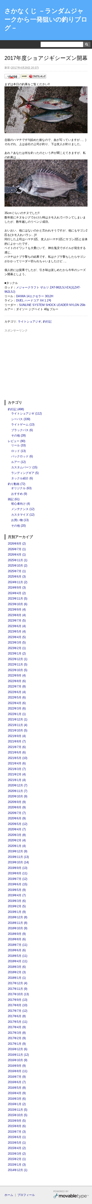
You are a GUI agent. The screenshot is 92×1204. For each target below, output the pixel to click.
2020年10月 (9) (17, 796)
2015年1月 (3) (17, 1164)
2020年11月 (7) (17, 791)
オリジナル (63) (21, 488)
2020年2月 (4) (17, 840)
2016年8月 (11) (17, 1071)
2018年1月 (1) (17, 977)
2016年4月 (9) (17, 1093)
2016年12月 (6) (17, 1049)
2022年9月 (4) (17, 675)
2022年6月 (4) (17, 692)
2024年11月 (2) (17, 582)
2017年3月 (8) (17, 1032)
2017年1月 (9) (17, 1043)
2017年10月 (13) (18, 994)
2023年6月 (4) (17, 626)
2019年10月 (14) (18, 862)
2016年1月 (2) (17, 1104)
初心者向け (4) (20, 503)
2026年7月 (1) (17, 549)
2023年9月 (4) (17, 609)
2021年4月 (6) (17, 763)
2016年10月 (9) (17, 1060)
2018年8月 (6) (17, 939)
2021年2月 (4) (17, 774)
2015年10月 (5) (17, 1115)
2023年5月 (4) (17, 631)
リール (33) (18, 445)
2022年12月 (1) (17, 659)
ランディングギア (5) (25, 473)
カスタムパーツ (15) (24, 467)
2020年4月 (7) (17, 829)
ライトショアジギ (29, 321)
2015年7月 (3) (17, 1131)
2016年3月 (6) (17, 1098)
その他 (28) (18, 435)
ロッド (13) (18, 451)
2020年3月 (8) (17, 835)
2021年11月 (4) (17, 725)
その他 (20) (18, 525)
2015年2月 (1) (17, 1159)
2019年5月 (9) (17, 890)
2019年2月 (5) (17, 906)
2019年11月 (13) (18, 857)
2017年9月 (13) (17, 999)
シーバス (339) (20, 419)
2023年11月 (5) (17, 598)
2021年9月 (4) (17, 736)
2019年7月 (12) (17, 879)
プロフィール (26, 1195)
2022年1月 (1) (17, 714)
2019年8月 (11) (17, 873)
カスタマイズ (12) (22, 514)
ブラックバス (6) (22, 430)
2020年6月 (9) (17, 818)
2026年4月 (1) (17, 554)
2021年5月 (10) (17, 758)
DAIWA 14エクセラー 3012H (34, 296)
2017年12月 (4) (17, 983)
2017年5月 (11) (17, 1021)
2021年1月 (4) (17, 780)
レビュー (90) (16, 441)
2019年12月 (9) (17, 851)
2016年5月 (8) (17, 1087)
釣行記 (47, 321)
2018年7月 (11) (17, 945)
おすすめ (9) (19, 493)
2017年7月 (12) (17, 1010)
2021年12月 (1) (17, 719)
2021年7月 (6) (17, 747)
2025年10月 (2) (17, 565)
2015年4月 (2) (17, 1148)
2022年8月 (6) (17, 681)
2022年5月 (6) (17, 697)
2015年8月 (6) (17, 1126)
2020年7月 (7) (17, 813)
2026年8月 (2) (17, 543)
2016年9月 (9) (17, 1065)
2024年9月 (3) (17, 587)
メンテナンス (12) (22, 509)
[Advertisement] (46, 364)
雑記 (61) (13, 499)
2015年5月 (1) (17, 1142)
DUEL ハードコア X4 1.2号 (33, 300)
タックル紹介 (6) (22, 478)
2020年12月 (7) (17, 785)
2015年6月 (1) (17, 1137)
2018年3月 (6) (17, 966)
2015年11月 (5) (17, 1109)
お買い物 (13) (20, 520)
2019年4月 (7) (17, 895)
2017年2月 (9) (17, 1038)
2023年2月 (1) (17, 648)
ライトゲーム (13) (22, 424)
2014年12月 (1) (17, 1170)
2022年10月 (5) (17, 670)
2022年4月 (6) (17, 703)
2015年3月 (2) (17, 1153)
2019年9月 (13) (17, 868)
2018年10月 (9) (17, 928)
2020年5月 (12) (17, 824)
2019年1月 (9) (17, 912)
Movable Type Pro (71, 1195)
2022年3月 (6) (17, 708)
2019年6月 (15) (17, 884)
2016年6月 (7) (17, 1082)
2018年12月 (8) (17, 917)
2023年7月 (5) (17, 620)
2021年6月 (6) (17, 752)
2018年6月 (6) (17, 950)
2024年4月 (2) (17, 593)
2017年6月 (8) (17, 1016)
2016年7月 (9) (17, 1076)
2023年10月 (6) (17, 604)
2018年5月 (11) (17, 956)
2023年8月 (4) (17, 615)
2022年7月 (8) (17, 686)
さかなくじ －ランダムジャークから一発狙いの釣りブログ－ (46, 19)
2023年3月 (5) (17, 642)
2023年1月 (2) (17, 653)
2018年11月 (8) (17, 923)
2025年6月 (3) (17, 576)
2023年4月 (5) (17, 637)
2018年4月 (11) (17, 961)
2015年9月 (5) (17, 1120)
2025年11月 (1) (17, 560)
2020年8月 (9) (17, 807)
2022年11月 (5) (17, 664)
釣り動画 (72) (16, 484)
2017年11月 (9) (17, 988)
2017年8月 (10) (17, 1005)
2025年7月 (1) (17, 571)
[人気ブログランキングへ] (37, 77)
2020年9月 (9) (17, 802)
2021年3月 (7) (17, 769)
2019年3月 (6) (17, 901)
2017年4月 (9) (17, 1027)
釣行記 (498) (16, 409)
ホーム (8, 1195)
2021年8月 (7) (17, 741)
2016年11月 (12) (18, 1054)
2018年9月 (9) (17, 934)
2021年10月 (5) (17, 730)
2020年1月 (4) (17, 846)
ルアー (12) (18, 462)
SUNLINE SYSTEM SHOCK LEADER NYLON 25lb (52, 305)
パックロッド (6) (22, 456)
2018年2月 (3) (17, 972)
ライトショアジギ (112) (26, 413)
